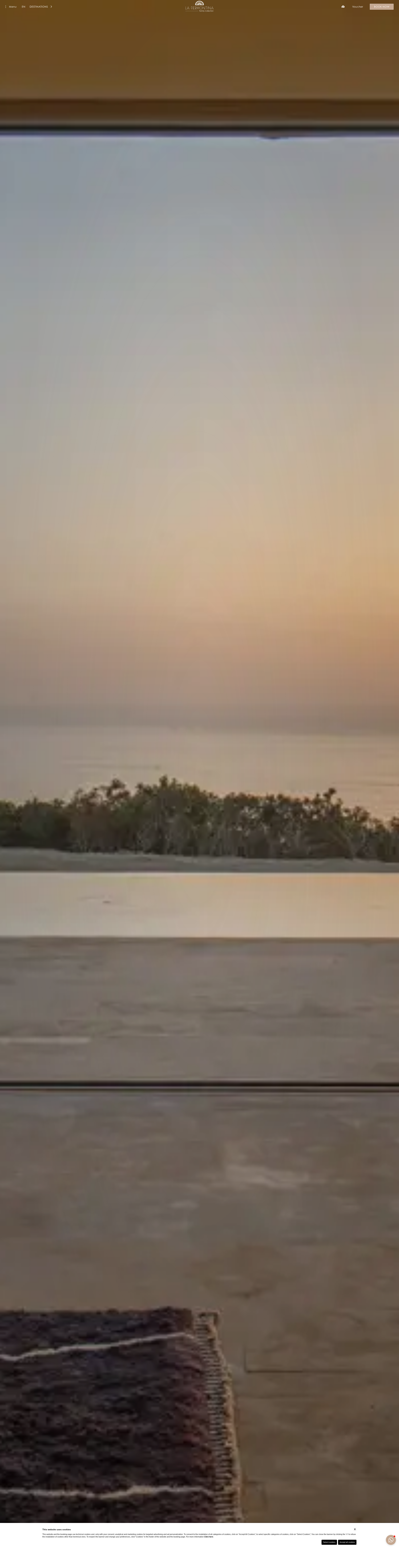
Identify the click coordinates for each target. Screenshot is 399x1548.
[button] (391, 1540)
